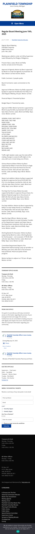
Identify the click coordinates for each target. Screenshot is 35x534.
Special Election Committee (10, 513)
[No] (33, 528)
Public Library (6, 509)
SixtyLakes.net (26, 482)
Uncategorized (6, 519)
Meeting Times (6, 501)
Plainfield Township (17, 4)
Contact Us (5, 380)
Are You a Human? (7, 415)
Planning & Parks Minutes (9, 507)
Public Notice (5, 511)
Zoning (4, 521)
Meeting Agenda (6, 499)
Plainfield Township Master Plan (11, 503)
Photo (7, 343)
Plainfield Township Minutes (20, 40)
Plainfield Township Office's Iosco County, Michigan (19, 335)
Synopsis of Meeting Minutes (10, 517)
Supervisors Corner (7, 515)
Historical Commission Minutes (11, 494)
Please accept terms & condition (13, 423)
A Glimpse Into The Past (9, 492)
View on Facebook (7, 346)
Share (5, 348)
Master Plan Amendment (9, 496)
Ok (18, 531)
